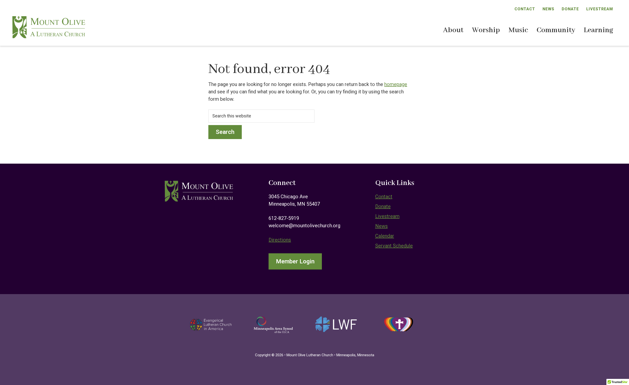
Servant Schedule (394, 246)
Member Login (295, 261)
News (548, 9)
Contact (525, 9)
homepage (395, 84)
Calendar (384, 236)
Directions (280, 240)
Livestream (599, 9)
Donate (570, 9)
